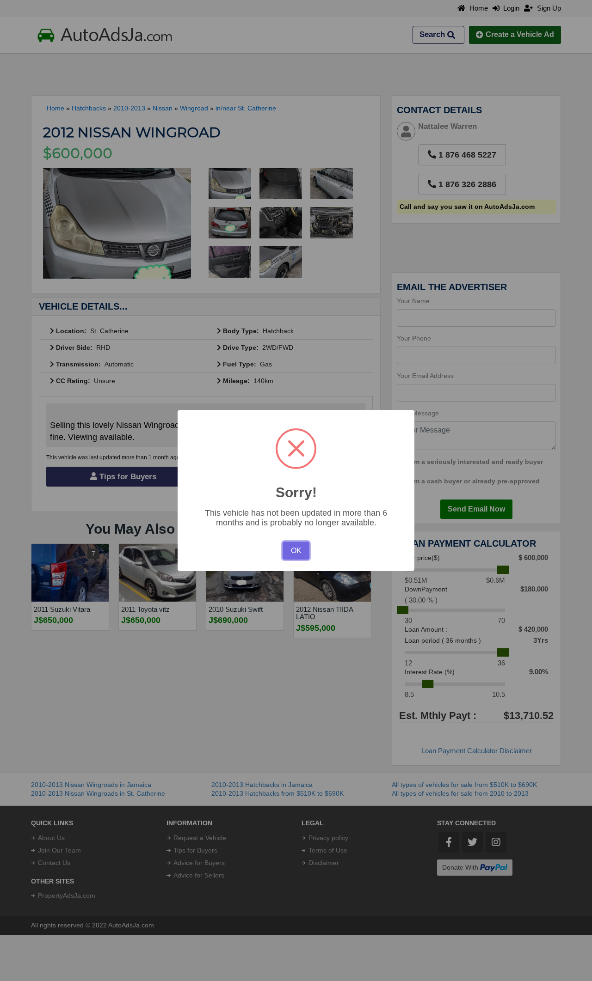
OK (296, 550)
